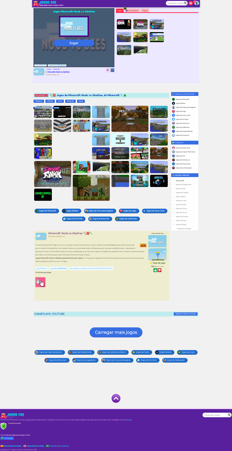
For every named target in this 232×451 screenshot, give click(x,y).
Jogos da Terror (181, 212)
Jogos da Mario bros (183, 148)
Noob (60, 101)
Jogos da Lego (181, 111)
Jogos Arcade (180, 188)
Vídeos (145, 11)
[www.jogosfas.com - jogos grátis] (12, 416)
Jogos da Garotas (182, 216)
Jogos (119, 11)
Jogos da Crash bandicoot (50, 352)
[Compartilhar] (112, 70)
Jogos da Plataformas (183, 184)
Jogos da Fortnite (182, 119)
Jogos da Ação (181, 204)
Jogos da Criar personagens (186, 107)
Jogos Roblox (180, 103)
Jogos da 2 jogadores (86, 360)
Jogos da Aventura (182, 123)
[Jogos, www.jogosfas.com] (45, 3)
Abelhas (50, 101)
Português (9, 438)
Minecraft (70, 101)
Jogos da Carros (181, 208)
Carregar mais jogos (116, 332)
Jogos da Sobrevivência (184, 131)
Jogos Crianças (181, 220)
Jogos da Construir (182, 135)
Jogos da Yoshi (142, 352)
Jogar (73, 43)
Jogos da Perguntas (183, 164)
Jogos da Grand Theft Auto (185, 152)
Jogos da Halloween (175, 360)
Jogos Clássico (181, 196)
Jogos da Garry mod (183, 115)
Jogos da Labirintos (182, 127)
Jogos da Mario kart (57, 360)
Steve (81, 101)
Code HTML (146, 245)
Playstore (38, 101)
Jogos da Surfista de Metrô (114, 352)
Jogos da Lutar (181, 200)
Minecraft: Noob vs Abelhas (59, 446)
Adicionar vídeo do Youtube (186, 314)
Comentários (132, 11)
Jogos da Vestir (181, 224)
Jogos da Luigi (188, 352)
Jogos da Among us (183, 160)
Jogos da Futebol (182, 192)
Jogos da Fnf (180, 156)
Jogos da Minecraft (182, 99)
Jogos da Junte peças (183, 168)
